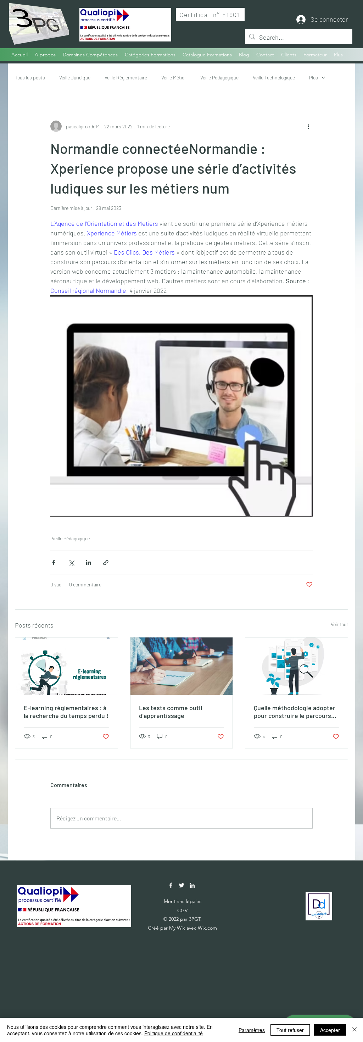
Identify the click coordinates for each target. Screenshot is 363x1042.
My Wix (176, 928)
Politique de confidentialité (173, 1033)
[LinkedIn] (192, 885)
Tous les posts (30, 77)
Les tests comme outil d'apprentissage (170, 711)
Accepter (330, 1029)
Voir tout (339, 624)
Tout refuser (290, 1029)
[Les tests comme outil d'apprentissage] (181, 666)
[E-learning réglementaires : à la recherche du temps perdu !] (66, 666)
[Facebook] (170, 885)
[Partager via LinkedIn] (88, 562)
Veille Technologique (274, 77)
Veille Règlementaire (126, 77)
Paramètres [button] (252, 1029)
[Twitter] (181, 885)
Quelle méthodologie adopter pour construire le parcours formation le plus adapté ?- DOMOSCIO (294, 711)
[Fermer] (354, 1030)
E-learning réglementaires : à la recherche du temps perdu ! (66, 711)
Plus (313, 77)
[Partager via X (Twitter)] (71, 562)
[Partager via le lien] (105, 562)
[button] (150, 54)
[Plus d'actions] (308, 126)
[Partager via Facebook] (53, 562)
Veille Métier (173, 77)
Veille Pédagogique (219, 77)
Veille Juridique (74, 77)
